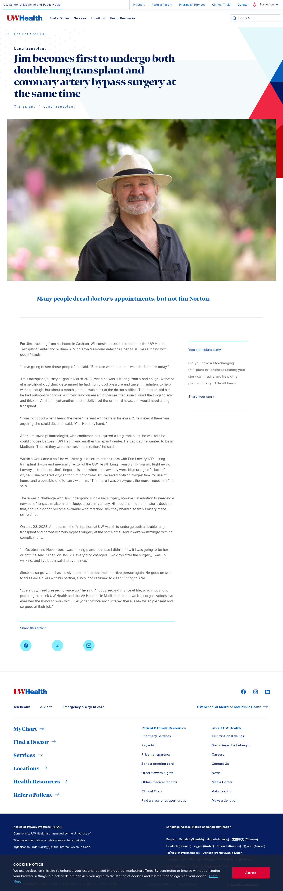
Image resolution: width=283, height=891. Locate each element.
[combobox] (259, 18)
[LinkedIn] (265, 691)
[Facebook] (243, 691)
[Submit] (234, 18)
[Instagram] (255, 691)
